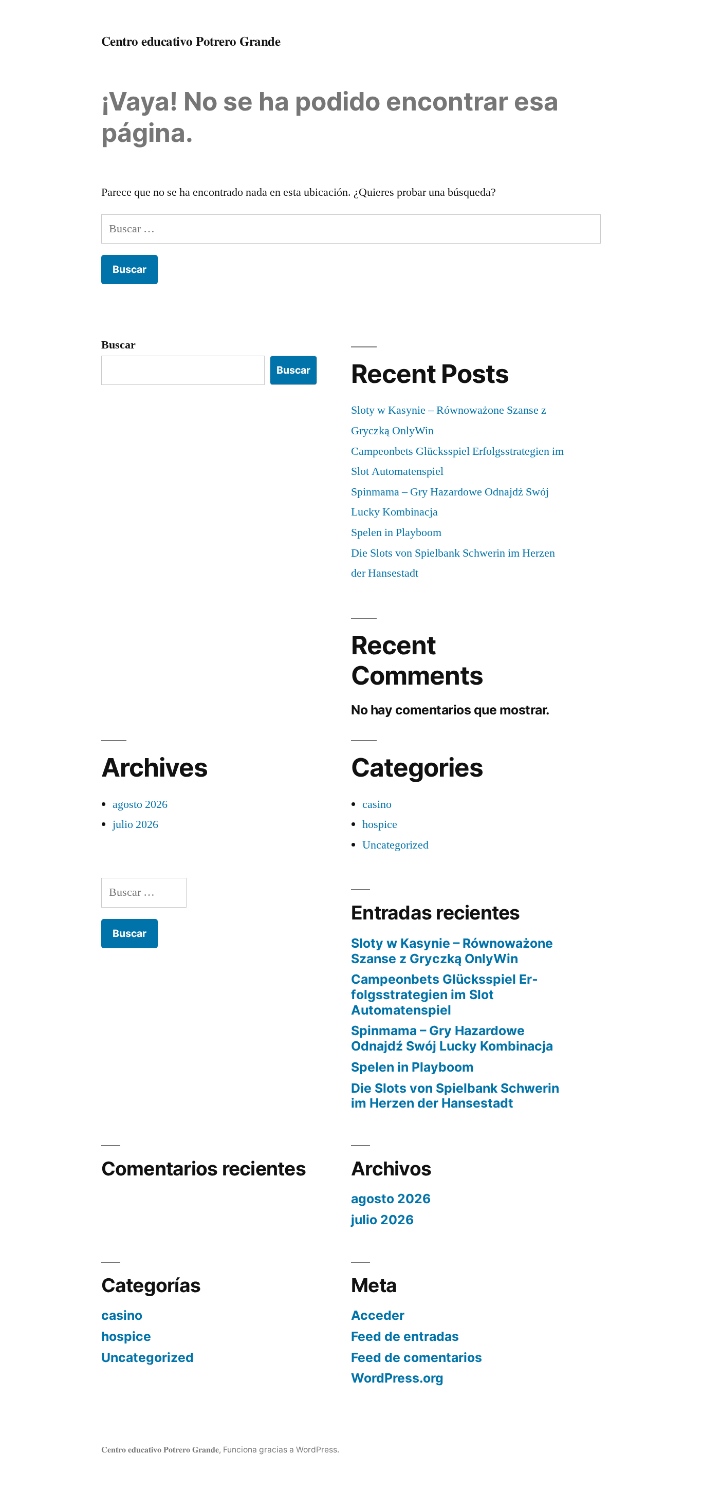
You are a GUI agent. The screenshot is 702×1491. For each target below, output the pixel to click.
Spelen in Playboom (396, 532)
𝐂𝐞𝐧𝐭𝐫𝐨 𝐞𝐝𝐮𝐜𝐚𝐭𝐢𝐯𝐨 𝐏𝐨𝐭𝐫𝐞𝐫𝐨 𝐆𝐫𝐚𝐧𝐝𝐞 (191, 41)
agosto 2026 (140, 804)
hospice (379, 824)
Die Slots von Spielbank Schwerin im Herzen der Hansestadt (455, 1095)
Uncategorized (395, 845)
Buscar (118, 345)
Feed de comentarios (416, 1357)
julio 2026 (135, 824)
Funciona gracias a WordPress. (281, 1450)
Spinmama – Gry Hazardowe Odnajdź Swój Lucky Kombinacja (452, 1038)
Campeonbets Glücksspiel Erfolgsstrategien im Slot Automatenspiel (444, 994)
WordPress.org (397, 1378)
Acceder (377, 1315)
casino (377, 804)
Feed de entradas (405, 1336)
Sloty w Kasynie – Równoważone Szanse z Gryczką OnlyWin (452, 950)
